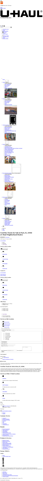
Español (4, 420)
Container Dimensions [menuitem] (8, 132)
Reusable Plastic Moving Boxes (8, 442)
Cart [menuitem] (4, 33)
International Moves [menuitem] (8, 129)
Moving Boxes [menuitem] (7, 175)
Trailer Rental (5, 437)
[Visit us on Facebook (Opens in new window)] (3, 465)
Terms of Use (5, 480)
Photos (5, 244)
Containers (13, 124)
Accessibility (5, 430)
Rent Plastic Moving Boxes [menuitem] (9, 181)
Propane (7, 218)
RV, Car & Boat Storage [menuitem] (9, 150)
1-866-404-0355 (6, 363)
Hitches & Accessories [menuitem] (8, 104)
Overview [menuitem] (6, 199)
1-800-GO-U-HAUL (6, 412)
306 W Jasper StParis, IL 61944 (3, 275)
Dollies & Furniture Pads (7, 439)
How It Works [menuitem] (7, 201)
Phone (2, 352)
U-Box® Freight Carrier (7, 462)
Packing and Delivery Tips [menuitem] (10, 130)
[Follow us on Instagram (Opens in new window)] (3, 466)
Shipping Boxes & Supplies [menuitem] (9, 177)
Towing (4, 98)
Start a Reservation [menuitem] (8, 84)
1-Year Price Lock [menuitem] (6, 29)
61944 (4, 230)
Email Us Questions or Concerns (8, 365)
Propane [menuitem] (4, 218)
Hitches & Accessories (6, 447)
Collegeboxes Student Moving (8, 453)
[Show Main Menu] (1, 9)
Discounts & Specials (6, 455)
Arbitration (4, 478)
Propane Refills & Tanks (7, 452)
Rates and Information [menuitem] (8, 127)
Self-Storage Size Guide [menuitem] (9, 151)
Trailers (7, 82)
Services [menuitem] (7, 203)
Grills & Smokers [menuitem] (7, 222)
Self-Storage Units (6, 441)
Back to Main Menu (8, 83)
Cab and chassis (8, 342)
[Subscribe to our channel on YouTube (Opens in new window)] (3, 472)
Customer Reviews (6, 431)
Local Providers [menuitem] (7, 200)
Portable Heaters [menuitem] (7, 223)
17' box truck (7, 341)
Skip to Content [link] (3, 8)
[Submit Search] (11, 27)
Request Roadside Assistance (6, 417)
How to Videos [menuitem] (7, 85)
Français (4, 419)
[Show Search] (3, 26)
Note (19, 357)
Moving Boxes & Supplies (7, 450)
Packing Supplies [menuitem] (7, 176)
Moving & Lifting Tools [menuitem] (9, 178)
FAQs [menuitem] (6, 87)
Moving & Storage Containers (9, 440)
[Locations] (4, 26)
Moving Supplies (5, 263)
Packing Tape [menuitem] (7, 179)
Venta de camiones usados (7, 449)
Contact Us (4, 424)
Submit (3, 358)
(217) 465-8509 (3, 240)
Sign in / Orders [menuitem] (6, 35)
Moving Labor (10, 197)
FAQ (3, 429)
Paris (3, 229)
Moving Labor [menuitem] (5, 197)
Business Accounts (6, 446)
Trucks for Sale (5, 249)
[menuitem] (24, 100)
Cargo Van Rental (5, 436)
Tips (3, 428)
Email (4, 357)
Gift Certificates (5, 454)
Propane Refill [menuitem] (7, 220)
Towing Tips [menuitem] (7, 102)
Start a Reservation (8, 100)
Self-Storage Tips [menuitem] (7, 154)
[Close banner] (1, 1)
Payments (4, 427)
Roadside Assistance (6, 425)
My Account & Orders (6, 426)
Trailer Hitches (5, 398)
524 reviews (7, 237)
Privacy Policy (5, 479)
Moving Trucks (5, 254)
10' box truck (7, 339)
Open (1, 7)
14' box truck (7, 340)
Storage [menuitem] (4, 144)
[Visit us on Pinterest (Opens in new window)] (3, 468)
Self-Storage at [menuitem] (8, 147)
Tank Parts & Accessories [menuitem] (9, 225)
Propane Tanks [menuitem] (7, 224)
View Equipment (4, 348)
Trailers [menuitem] (4, 82)
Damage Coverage (6, 451)
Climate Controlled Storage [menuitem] (9, 149)
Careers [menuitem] (4, 30)
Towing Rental (5, 438)
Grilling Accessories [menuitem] (8, 221)
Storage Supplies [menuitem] (7, 155)
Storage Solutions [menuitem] (7, 180)
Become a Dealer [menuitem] (5, 31)
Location (2, 336)
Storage (7, 144)
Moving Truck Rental (6, 435)
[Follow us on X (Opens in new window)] (3, 471)
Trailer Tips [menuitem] (6, 86)
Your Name (3, 351)
